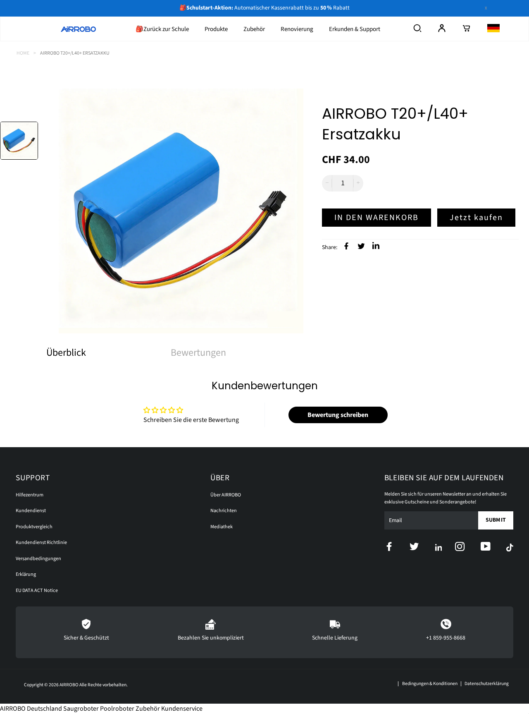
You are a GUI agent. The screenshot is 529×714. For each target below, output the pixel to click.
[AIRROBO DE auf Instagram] (467, 548)
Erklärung (26, 574)
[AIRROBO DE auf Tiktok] (509, 547)
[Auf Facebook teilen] (345, 245)
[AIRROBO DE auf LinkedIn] (374, 246)
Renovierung (297, 29)
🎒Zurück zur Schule (162, 29)
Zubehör (254, 29)
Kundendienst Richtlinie (41, 542)
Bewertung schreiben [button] (337, 414)
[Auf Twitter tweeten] (360, 245)
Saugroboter (81, 708)
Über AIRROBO (225, 494)
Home (23, 53)
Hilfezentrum (29, 494)
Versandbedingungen (38, 558)
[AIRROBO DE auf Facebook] (397, 548)
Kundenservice (182, 708)
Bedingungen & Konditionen (429, 683)
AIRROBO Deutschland (31, 708)
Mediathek (221, 526)
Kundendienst (31, 510)
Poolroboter (117, 708)
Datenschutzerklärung (487, 683)
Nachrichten (223, 510)
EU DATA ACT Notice (37, 590)
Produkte (216, 29)
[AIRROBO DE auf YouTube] (493, 548)
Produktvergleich (34, 526)
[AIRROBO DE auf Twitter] (422, 548)
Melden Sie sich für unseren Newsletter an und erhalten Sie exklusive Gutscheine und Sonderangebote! (445, 498)
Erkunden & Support (354, 29)
